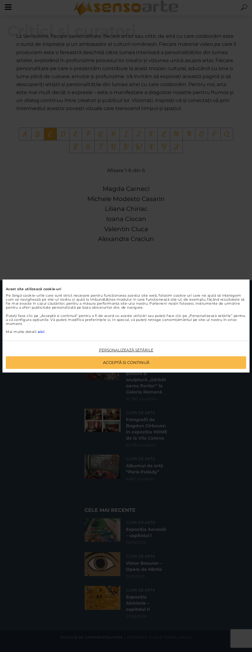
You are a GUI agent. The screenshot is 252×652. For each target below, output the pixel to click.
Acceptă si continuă (126, 362)
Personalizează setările (126, 350)
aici (41, 332)
